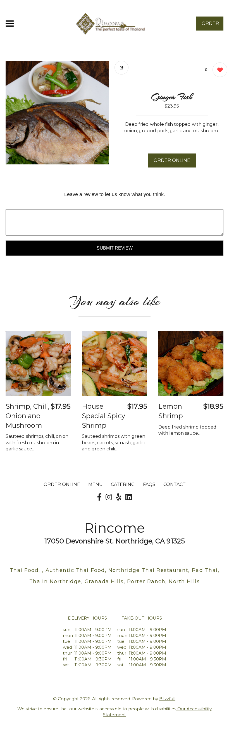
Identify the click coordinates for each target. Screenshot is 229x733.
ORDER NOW (210, 26)
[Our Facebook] (99, 497)
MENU (95, 484)
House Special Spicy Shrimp (103, 415)
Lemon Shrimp (170, 411)
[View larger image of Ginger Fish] (57, 112)
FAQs (149, 484)
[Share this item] (121, 68)
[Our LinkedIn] (128, 497)
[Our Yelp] (118, 497)
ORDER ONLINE (172, 160)
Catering (123, 484)
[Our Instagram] (109, 497)
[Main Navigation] (10, 23)
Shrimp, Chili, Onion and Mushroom (27, 415)
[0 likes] (218, 69)
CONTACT (174, 484)
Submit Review (115, 248)
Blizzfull (167, 698)
